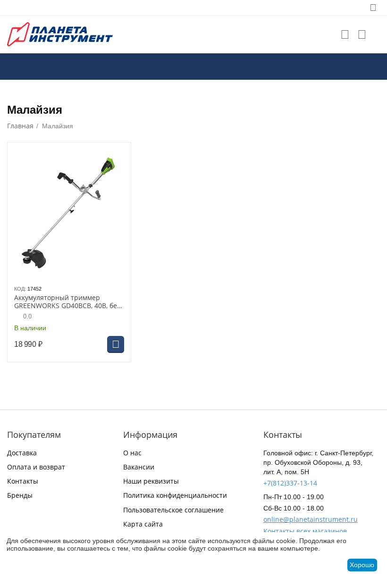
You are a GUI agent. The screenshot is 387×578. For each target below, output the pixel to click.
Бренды (20, 495)
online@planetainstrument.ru (310, 519)
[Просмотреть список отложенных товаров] (345, 34)
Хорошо (362, 565)
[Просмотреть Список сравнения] (362, 34)
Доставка (22, 452)
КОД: (20, 289)
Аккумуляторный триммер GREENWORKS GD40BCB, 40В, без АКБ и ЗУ (67, 302)
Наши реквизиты (151, 481)
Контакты (22, 481)
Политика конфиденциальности (175, 495)
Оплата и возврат (36, 466)
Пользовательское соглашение (173, 509)
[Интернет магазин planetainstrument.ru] (60, 33)
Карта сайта (143, 523)
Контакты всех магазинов (305, 531)
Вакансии (138, 466)
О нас (132, 452)
